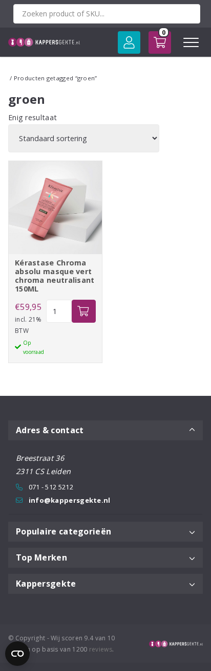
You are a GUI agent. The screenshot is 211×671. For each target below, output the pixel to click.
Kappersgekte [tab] (46, 583)
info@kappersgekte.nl (70, 500)
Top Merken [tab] (41, 557)
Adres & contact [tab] (50, 430)
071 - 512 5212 (51, 486)
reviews (100, 649)
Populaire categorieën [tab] (63, 531)
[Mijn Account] (129, 42)
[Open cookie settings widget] (17, 653)
